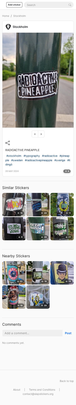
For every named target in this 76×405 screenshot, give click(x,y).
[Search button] (70, 5)
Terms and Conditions (42, 389)
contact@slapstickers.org (38, 393)
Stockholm (19, 15)
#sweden (17, 160)
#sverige (59, 160)
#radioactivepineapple (38, 160)
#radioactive (49, 155)
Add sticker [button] (14, 4)
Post (68, 333)
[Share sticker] (7, 142)
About (16, 389)
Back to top (67, 380)
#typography (32, 155)
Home (5, 15)
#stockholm (13, 155)
